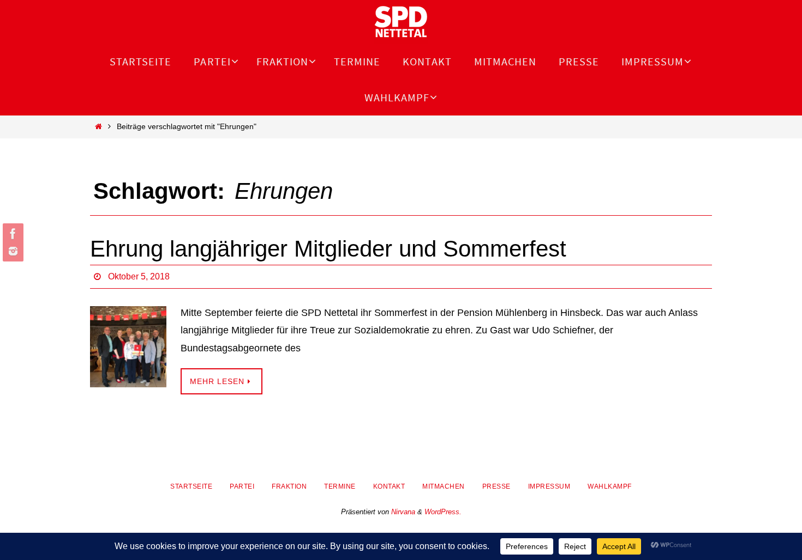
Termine (340, 486)
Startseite (191, 486)
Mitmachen (443, 486)
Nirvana (403, 512)
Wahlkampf (610, 486)
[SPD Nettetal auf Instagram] (11, 251)
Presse (496, 486)
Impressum (549, 486)
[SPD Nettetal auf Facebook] (11, 233)
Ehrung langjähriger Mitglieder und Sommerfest (328, 248)
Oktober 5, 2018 (139, 276)
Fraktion (289, 486)
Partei (242, 486)
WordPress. (443, 512)
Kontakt (389, 486)
